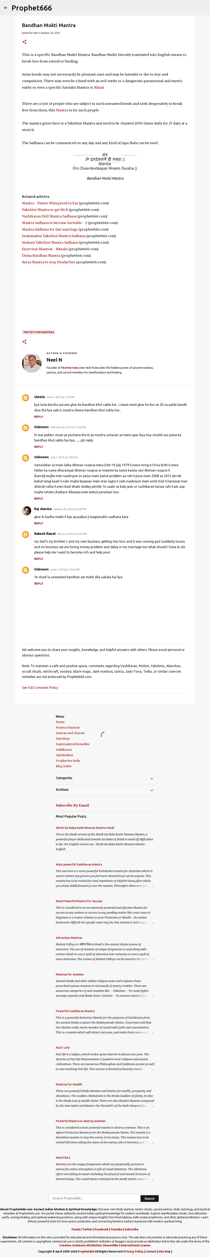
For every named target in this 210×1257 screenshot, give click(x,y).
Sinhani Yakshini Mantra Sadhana (50, 242)
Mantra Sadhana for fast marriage (50, 229)
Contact (150, 1251)
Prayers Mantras (68, 727)
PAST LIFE (63, 1047)
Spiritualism (64, 755)
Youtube (116, 1229)
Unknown (41, 427)
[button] (24, 42)
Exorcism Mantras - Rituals (45, 249)
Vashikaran (64, 749)
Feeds (76, 1229)
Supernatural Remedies (72, 744)
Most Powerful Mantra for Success (79, 901)
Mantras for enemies (70, 974)
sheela (39, 397)
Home (60, 722)
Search (150, 1198)
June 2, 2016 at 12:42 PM (64, 569)
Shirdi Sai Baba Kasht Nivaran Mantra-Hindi (85, 827)
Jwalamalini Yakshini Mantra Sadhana (53, 236)
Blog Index (63, 766)
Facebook (101, 1229)
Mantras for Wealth (69, 1084)
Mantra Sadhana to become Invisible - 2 (54, 223)
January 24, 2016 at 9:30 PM (69, 509)
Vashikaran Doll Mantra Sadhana (49, 216)
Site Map (164, 1251)
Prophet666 (31, 7)
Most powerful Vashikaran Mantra (79, 864)
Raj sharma (42, 509)
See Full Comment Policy (40, 687)
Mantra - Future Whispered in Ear (50, 203)
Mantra (62, 110)
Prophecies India (68, 761)
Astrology (63, 738)
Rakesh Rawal (45, 533)
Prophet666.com (72, 368)
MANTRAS (63, 1157)
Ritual (99, 87)
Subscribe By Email (72, 805)
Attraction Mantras (69, 937)
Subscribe (131, 1229)
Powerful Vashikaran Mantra (75, 1011)
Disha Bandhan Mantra (41, 255)
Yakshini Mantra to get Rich (45, 210)
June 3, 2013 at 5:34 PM (60, 397)
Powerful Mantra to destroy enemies (80, 1121)
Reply (38, 416)
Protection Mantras (39, 332)
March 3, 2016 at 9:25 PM (72, 533)
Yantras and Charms (70, 733)
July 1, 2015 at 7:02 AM (63, 457)
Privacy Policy (133, 1251)
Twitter (87, 1229)
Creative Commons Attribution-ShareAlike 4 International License (104, 1245)
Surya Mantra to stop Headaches (48, 262)
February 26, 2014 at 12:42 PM (68, 427)
